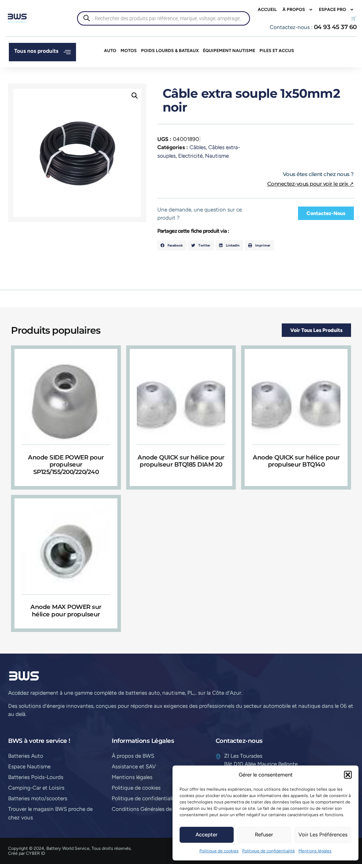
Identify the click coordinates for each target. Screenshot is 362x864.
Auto (110, 50)
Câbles (197, 147)
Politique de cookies (219, 850)
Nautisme (217, 155)
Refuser (264, 834)
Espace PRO (332, 9)
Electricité (190, 155)
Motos (129, 50)
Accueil (267, 9)
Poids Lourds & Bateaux (170, 50)
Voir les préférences (323, 834)
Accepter (206, 834)
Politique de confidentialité (268, 850)
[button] (347, 774)
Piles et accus (276, 50)
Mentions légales (315, 850)
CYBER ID (35, 853)
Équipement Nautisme (229, 50)
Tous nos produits (36, 50)
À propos (293, 9)
